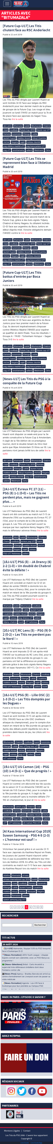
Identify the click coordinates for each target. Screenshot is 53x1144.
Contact (26, 1130)
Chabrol (46, 126)
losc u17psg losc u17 (29, 746)
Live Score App (36, 1143)
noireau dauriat (33, 142)
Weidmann (38, 150)
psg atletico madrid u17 (13, 146)
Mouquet (7, 819)
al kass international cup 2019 (16, 879)
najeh (22, 142)
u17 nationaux (31, 622)
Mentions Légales (12, 1130)
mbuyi (14, 891)
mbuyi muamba (39, 138)
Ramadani (16, 895)
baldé (26, 126)
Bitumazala (36, 126)
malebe (6, 891)
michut (6, 142)
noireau (32, 549)
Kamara (6, 134)
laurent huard (9, 138)
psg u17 (6, 150)
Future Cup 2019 (27, 130)
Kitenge (26, 134)
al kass (25, 875)
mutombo (7, 549)
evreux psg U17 (28, 541)
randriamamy (18, 150)
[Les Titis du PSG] (21, 3)
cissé (5, 130)
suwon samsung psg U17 (14, 899)
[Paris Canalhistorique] (10, 1114)
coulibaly (14, 130)
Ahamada (18, 126)
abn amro (7, 126)
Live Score (25, 1143)
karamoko (16, 134)
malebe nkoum (23, 138)
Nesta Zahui (27, 819)
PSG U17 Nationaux (12, 553)
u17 (5, 823)
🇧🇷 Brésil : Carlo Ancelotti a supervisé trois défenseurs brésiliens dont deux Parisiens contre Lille (23, 967)
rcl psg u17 (28, 686)
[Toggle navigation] (7, 4)
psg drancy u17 (26, 618)
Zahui (47, 150)
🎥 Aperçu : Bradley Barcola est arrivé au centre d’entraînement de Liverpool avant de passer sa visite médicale (26, 977)
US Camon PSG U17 (32, 823)
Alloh (16, 537)
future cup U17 (43, 130)
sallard (29, 150)
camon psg (20, 807)
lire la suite (17, 119)
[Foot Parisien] (19, 1114)
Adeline (6, 875)
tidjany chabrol (10, 622)
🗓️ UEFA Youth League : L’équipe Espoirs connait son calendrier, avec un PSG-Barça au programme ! (25, 958)
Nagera (14, 142)
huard (39, 541)
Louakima (7, 614)
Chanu (6, 541)
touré (21, 622)
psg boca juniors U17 (35, 146)
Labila (34, 134)
